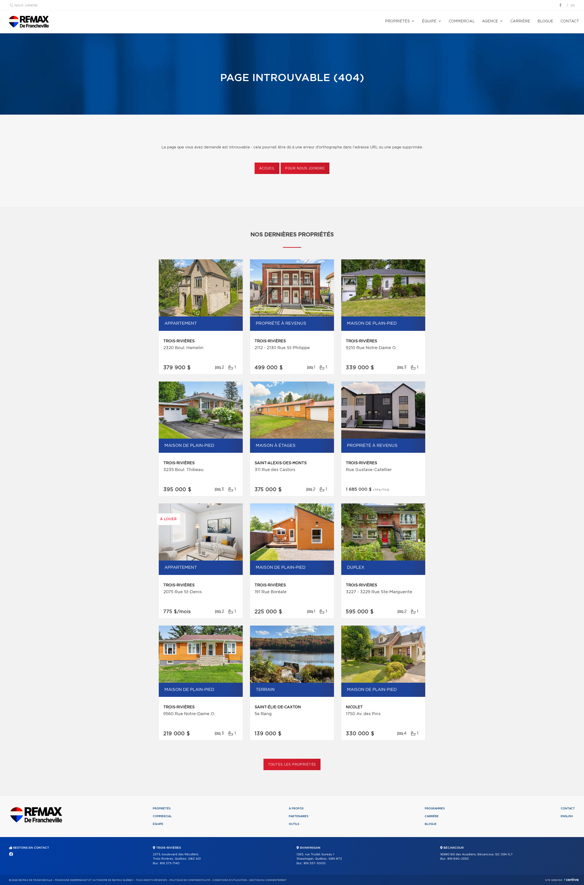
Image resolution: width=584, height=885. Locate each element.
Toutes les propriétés (292, 764)
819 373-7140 (170, 863)
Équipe (429, 21)
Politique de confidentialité (189, 880)
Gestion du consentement (268, 880)
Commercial (462, 21)
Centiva (571, 879)
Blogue (545, 21)
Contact (570, 21)
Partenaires (298, 816)
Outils (294, 824)
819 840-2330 (458, 858)
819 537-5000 (315, 863)
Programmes (435, 808)
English (567, 816)
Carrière (520, 21)
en (573, 5)
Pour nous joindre (305, 168)
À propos (296, 808)
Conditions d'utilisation (229, 880)
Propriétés (397, 21)
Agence (490, 21)
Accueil (267, 168)
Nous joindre (26, 5)
